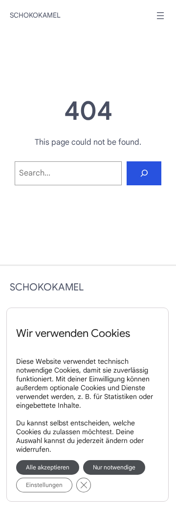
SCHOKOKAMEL (35, 15)
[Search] (144, 173)
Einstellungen (44, 484)
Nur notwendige (114, 467)
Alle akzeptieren (47, 467)
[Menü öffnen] (160, 16)
